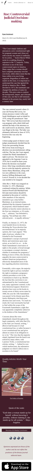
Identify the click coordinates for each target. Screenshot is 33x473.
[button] (2, 2)
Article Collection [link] (19, 2)
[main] (16, 17)
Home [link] (10, 2)
